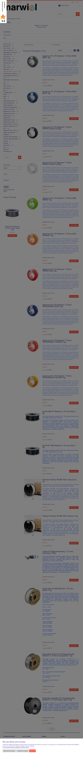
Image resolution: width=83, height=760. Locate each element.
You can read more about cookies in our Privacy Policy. (16, 747)
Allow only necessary (9, 751)
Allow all (32, 751)
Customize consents (22, 751)
